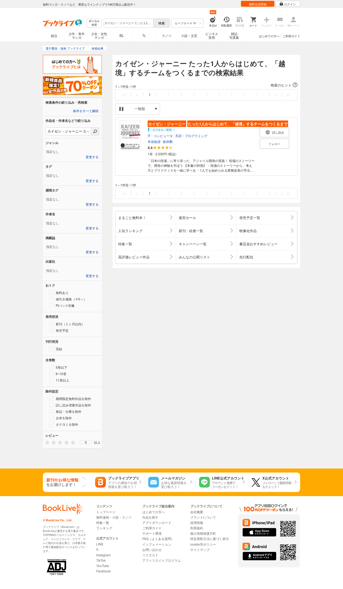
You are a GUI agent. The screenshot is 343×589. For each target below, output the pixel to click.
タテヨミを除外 (67, 424)
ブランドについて (203, 517)
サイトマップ (200, 549)
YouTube (102, 565)
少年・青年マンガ (77, 35)
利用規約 (196, 528)
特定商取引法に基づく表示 (209, 538)
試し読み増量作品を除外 (73, 405)
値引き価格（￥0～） (71, 299)
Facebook (103, 571)
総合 (54, 35)
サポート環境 (152, 533)
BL (122, 35)
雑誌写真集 (234, 35)
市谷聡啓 (154, 141)
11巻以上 (62, 380)
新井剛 (168, 141)
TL (144, 35)
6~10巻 (61, 373)
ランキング (104, 528)
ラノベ (167, 35)
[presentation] (46, 442)
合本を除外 (64, 418)
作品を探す (150, 517)
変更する (92, 157)
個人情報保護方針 (203, 533)
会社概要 (196, 511)
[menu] (86, 442)
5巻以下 (61, 367)
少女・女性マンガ (99, 35)
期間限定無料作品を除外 (73, 398)
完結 (59, 348)
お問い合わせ (152, 549)
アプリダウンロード (156, 522)
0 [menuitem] (86, 442)
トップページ (105, 511)
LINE (99, 544)
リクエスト (150, 555)
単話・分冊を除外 (68, 411)
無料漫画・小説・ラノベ (114, 517)
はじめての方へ (269, 36)
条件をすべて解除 (86, 111)
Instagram (103, 555)
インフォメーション (156, 544)
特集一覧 (102, 522)
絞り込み (94, 23)
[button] (206, 85)
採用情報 (196, 522)
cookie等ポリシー (203, 544)
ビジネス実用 (211, 35)
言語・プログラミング (191, 135)
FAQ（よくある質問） (158, 538)
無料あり (62, 292)
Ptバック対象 (65, 305)
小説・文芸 (189, 35)
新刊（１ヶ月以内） (70, 324)
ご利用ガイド (291, 36)
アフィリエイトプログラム (161, 560)
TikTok (101, 560)
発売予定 (62, 330)
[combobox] (128, 23)
